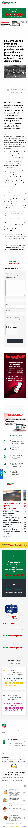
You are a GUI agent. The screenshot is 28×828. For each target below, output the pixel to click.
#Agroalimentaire (14, 503)
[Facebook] (1, 470)
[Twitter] (1, 472)
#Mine (25, 513)
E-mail (7, 304)
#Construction (7, 508)
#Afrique (5, 503)
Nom (6, 297)
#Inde (14, 508)
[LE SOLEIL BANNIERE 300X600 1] (15, 375)
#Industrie (7, 85)
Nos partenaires (13, 739)
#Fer (24, 510)
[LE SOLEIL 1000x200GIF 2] (14, 23)
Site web (7, 310)
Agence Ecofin (15, 88)
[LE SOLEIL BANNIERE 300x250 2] (15, 422)
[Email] (1, 475)
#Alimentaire (6, 505)
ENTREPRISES (5, 757)
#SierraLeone (15, 85)
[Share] (1, 477)
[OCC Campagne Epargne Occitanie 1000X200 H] (14, 545)
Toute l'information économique (11, 3)
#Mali (25, 503)
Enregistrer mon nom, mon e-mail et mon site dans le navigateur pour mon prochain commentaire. (15, 319)
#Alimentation (7, 506)
